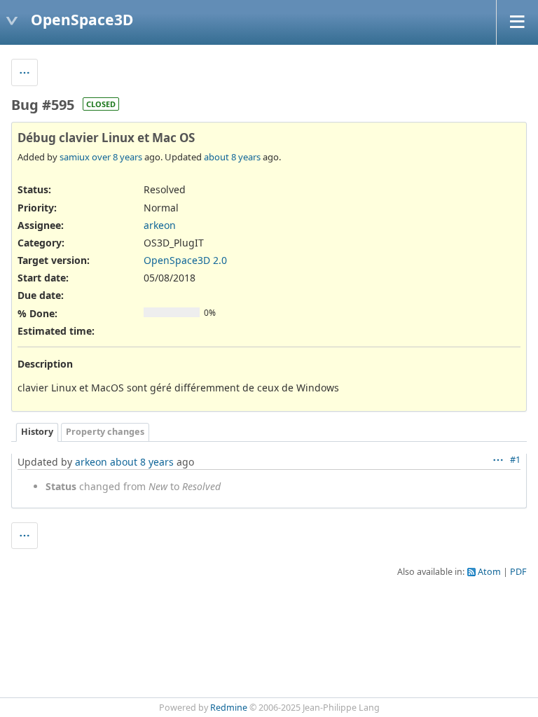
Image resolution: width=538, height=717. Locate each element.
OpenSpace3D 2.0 (185, 260)
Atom (489, 572)
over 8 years (117, 157)
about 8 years (232, 157)
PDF (518, 572)
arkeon (160, 225)
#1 (515, 460)
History (37, 432)
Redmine (228, 707)
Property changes (105, 432)
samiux (75, 157)
